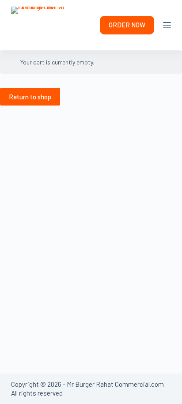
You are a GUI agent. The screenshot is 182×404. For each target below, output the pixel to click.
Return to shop (30, 97)
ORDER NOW (127, 25)
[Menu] (167, 25)
